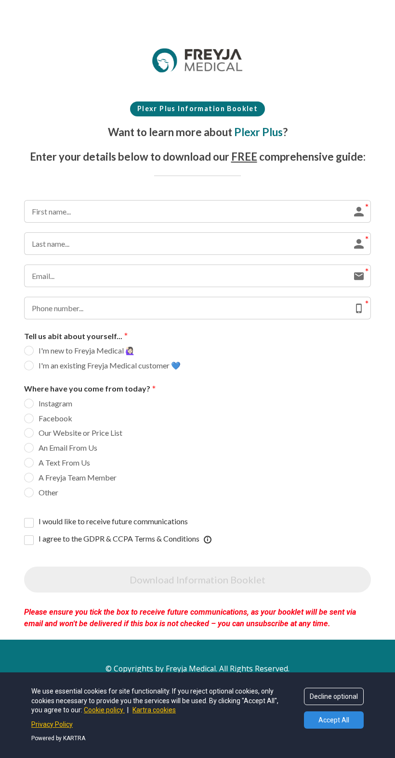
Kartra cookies (154, 710)
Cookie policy (104, 710)
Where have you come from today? (87, 388)
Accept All (333, 720)
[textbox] (197, 109)
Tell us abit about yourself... (73, 336)
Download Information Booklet (197, 579)
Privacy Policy (52, 724)
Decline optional (334, 696)
